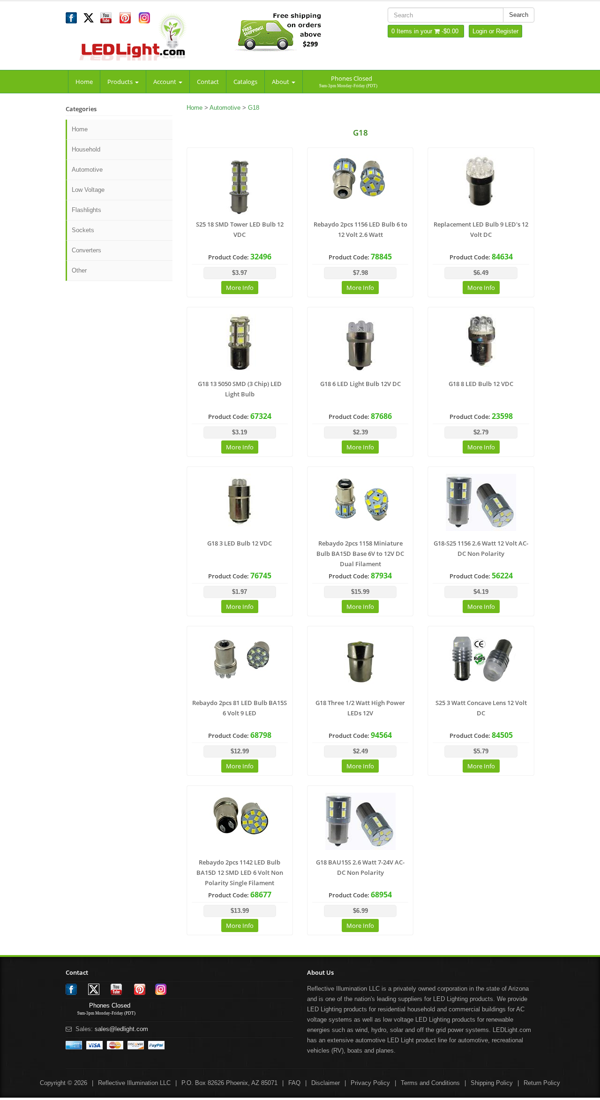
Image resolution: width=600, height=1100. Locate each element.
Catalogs (245, 81)
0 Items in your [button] (412, 31)
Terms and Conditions (430, 1082)
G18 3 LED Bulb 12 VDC (239, 543)
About (281, 81)
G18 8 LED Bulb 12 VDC (481, 383)
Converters (86, 250)
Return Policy (542, 1082)
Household (86, 149)
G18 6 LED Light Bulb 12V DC (360, 383)
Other (79, 270)
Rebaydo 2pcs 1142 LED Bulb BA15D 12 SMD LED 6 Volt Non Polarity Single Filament (239, 872)
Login (479, 31)
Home (84, 81)
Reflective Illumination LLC (134, 1082)
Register (507, 31)
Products (120, 81)
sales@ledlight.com (121, 1028)
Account (165, 81)
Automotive (87, 169)
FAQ (294, 1082)
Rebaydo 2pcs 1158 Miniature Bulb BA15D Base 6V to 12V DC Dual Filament (360, 553)
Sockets (83, 230)
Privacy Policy (370, 1082)
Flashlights (86, 209)
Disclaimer (325, 1082)
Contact (208, 81)
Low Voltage (88, 189)
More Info (240, 287)
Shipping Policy (492, 1082)
